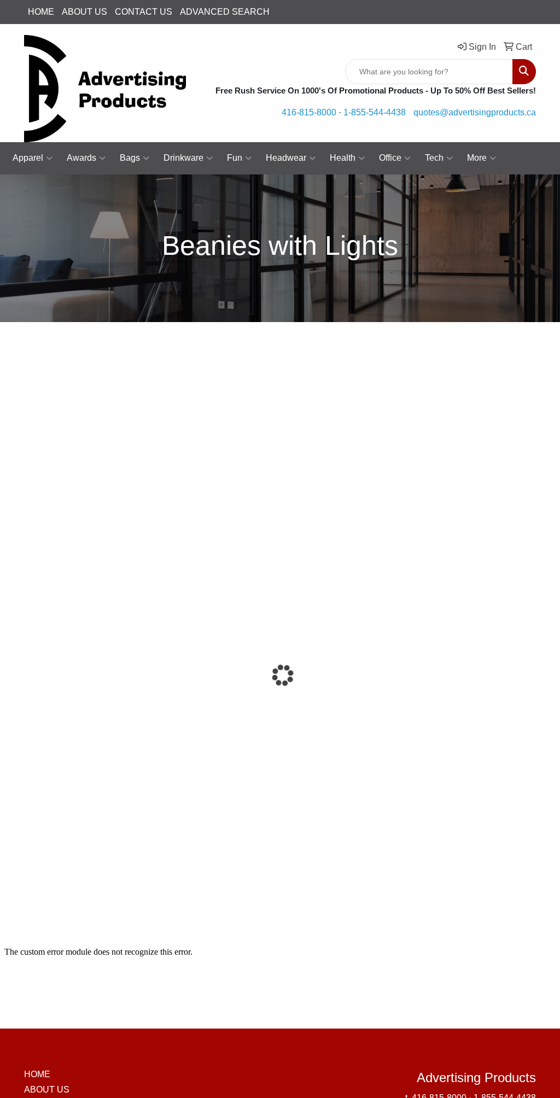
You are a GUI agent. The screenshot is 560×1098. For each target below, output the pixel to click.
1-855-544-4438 (374, 112)
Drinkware (183, 157)
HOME (41, 11)
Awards (81, 157)
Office (390, 157)
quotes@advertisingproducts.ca (474, 112)
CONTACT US (143, 11)
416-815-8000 (309, 112)
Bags (130, 157)
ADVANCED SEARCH (225, 11)
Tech (434, 157)
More (477, 157)
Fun (234, 157)
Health (342, 157)
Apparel (28, 157)
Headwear (286, 157)
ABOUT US (84, 11)
